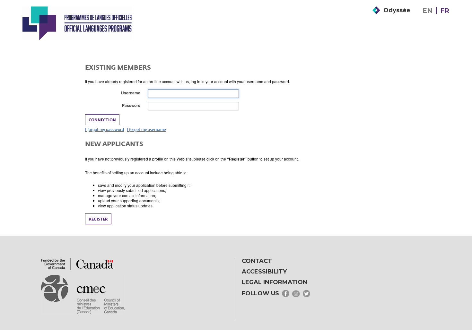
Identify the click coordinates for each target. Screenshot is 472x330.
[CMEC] (77, 23)
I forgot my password (104, 129)
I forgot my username (146, 129)
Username (132, 93)
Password (132, 105)
